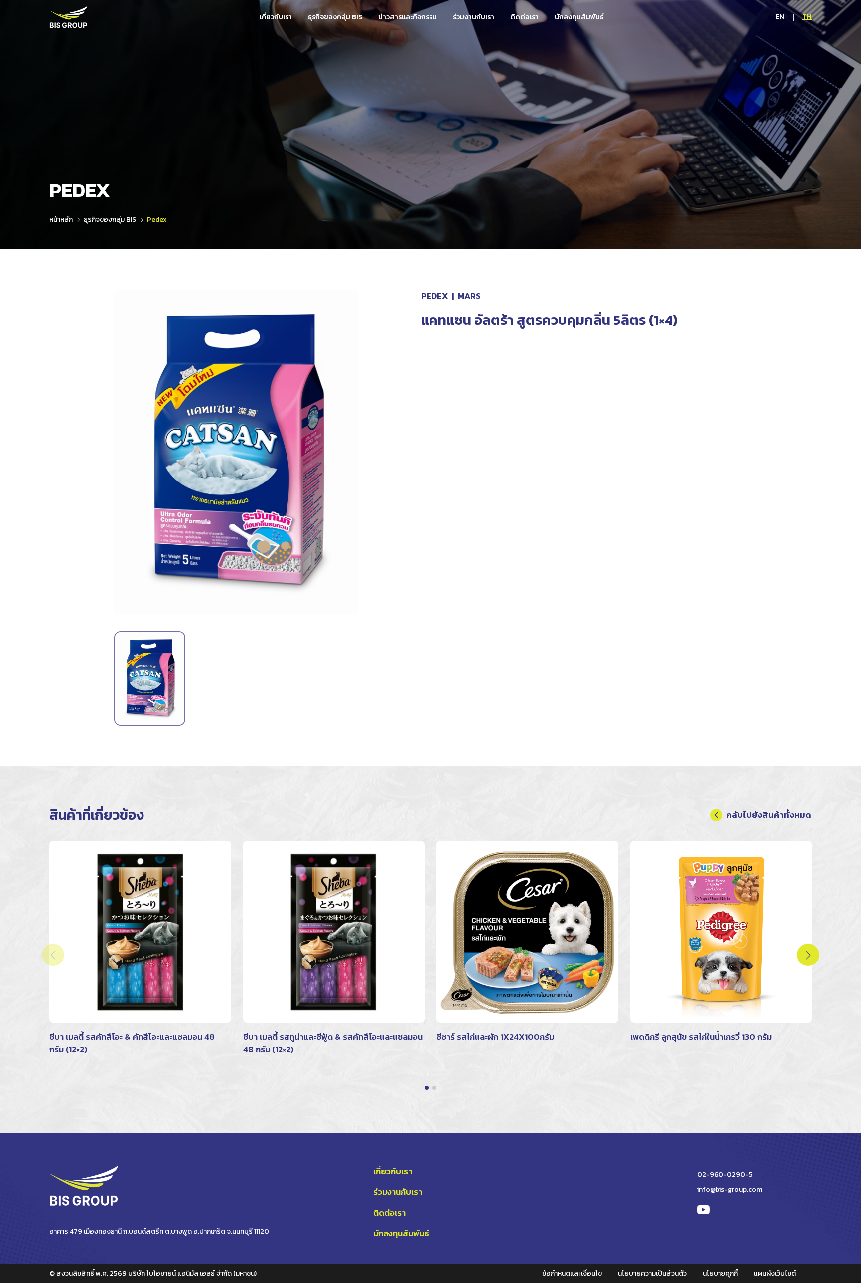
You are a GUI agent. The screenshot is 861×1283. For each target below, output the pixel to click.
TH (807, 16)
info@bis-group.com (729, 1189)
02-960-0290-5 (725, 1174)
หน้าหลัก (61, 219)
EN (779, 16)
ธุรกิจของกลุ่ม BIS (110, 219)
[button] (427, 1088)
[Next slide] (808, 955)
